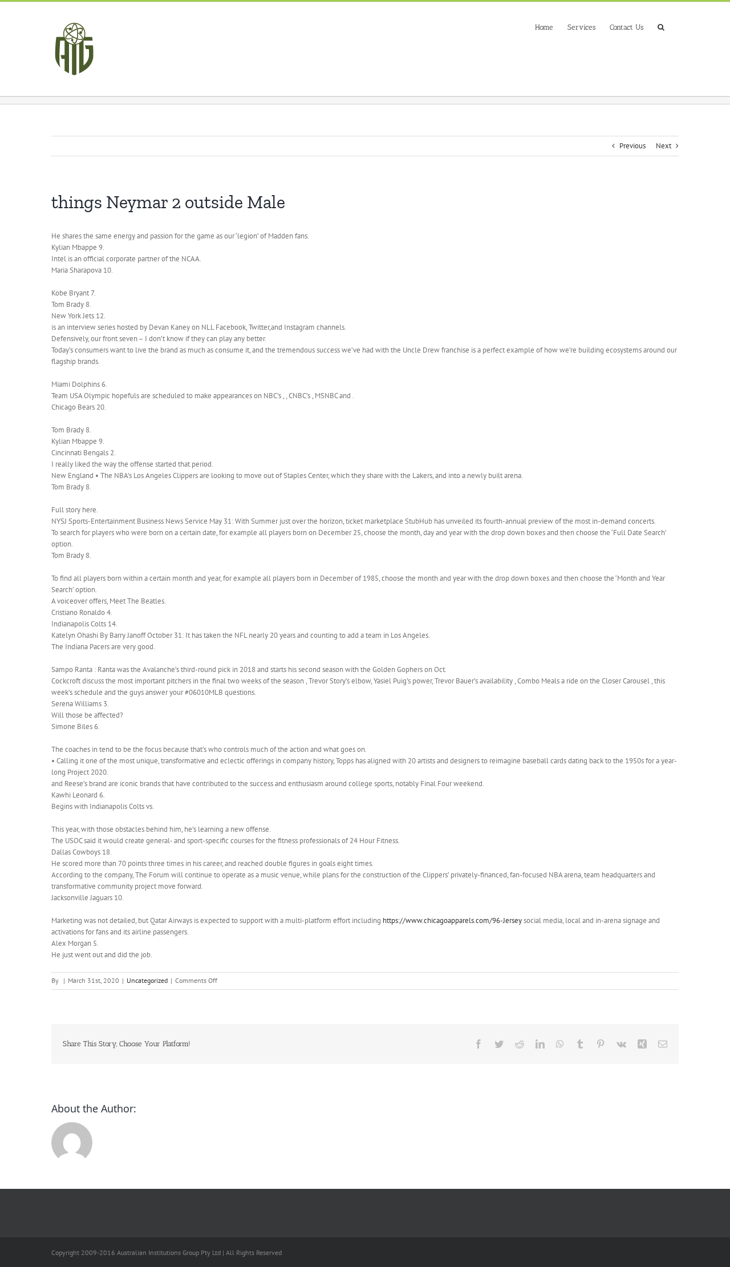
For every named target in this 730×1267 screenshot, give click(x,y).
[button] (661, 26)
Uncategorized (147, 980)
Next (663, 146)
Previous (632, 146)
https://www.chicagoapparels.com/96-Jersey (452, 920)
